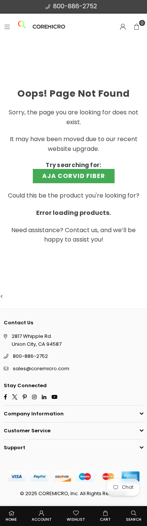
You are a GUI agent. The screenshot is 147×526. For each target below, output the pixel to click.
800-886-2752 (75, 6)
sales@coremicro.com (41, 368)
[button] (136, 26)
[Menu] (7, 27)
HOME (11, 519)
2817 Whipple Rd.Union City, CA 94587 (36, 340)
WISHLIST (76, 519)
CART (105, 519)
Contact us (81, 230)
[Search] (22, 27)
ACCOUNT (42, 519)
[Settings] (123, 26)
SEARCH (133, 519)
